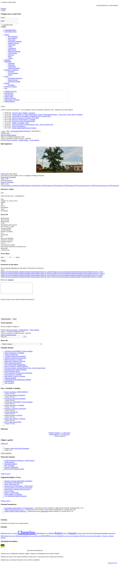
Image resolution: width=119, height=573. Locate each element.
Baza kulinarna (12, 38)
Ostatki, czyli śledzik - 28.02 (20, 123)
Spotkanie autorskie (10, 378)
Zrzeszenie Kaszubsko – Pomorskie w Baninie (101, 536)
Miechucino (5, 536)
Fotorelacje (11, 63)
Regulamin (11, 85)
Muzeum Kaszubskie (14, 51)
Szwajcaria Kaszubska (74, 536)
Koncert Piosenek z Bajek (12, 371)
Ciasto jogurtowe (9, 462)
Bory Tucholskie (9, 465)
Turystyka (83, 536)
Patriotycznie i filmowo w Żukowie (14, 361)
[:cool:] (77, 272)
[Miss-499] (4, 443)
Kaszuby (73, 533)
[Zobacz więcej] (5, 473)
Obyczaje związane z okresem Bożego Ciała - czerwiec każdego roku (32, 124)
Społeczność (12, 45)
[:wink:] (79, 273)
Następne (3, 182)
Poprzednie (12, 177)
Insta (5, 88)
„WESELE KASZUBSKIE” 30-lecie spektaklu (18, 351)
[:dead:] (76, 277)
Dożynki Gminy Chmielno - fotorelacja (23, 113)
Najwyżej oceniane (11, 140)
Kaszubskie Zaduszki (10, 464)
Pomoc (10, 75)
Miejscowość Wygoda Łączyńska (14, 469)
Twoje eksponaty (13, 73)
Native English (12, 53)
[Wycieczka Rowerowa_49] (83, 185)
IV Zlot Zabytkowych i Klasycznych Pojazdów (18, 373)
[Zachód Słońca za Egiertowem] (10, 185)
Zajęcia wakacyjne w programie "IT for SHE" (25, 118)
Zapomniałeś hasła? (10, 30)
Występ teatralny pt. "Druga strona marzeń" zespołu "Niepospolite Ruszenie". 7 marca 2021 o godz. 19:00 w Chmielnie (47, 114)
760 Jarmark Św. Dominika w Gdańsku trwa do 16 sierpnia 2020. (31, 116)
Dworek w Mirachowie (11, 467)
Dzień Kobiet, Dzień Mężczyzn (13, 482)
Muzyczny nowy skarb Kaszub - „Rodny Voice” (18, 486)
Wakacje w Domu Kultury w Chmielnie (24, 119)
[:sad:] (26, 277)
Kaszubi (66, 533)
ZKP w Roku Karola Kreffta (12, 363)
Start (7, 131)
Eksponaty (11, 71)
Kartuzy (59, 533)
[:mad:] (77, 275)
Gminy (10, 46)
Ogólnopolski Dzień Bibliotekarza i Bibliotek (17, 379)
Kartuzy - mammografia (11, 492)
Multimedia (7, 61)
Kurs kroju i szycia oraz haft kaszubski (23, 121)
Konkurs (80, 533)
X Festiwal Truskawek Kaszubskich (15, 356)
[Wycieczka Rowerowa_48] (100, 185)
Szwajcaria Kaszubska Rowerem (20, 131)
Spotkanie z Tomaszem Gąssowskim (15, 358)
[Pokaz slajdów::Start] (3, 174)
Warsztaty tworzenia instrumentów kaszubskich (18, 481)
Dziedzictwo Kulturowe (11, 70)
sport (66, 536)
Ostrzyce (31, 536)
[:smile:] (26, 272)
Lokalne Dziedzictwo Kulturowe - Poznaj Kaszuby (19, 460)
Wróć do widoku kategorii (8, 135)
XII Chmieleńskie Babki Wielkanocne (15, 496)
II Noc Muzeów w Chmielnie (13, 374)
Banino (3, 533)
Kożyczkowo (90, 533)
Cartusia (15, 533)
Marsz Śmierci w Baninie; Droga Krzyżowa (17, 489)
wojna (87, 536)
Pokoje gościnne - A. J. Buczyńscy (59, 434)
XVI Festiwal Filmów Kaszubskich (14, 364)
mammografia (111, 533)
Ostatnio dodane (23, 140)
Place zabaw (12, 40)
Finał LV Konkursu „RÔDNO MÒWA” (16, 366)
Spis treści (11, 55)
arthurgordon (44, 511)
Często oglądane (34, 140)
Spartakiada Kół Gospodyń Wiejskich (15, 369)
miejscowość (12, 536)
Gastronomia (12, 48)
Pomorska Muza (9, 381)
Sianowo (54, 536)
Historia (52, 533)
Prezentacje (11, 65)
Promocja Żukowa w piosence (13, 359)
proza (39, 536)
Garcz (47, 533)
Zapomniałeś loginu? (10, 31)
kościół (84, 533)
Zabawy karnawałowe (18, 126)
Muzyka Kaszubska (14, 68)
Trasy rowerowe (9, 383)
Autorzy (10, 58)
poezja (36, 536)
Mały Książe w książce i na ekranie (14, 376)
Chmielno (27, 532)
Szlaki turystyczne (13, 43)
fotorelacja (40, 533)
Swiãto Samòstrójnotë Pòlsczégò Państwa (24, 128)
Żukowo (3, 537)
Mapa (10, 56)
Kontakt (6, 83)
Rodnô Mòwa (46, 536)
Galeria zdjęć (12, 66)
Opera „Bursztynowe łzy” (12, 484)
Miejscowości (12, 50)
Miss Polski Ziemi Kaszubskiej (20, 448)
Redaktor (3, 8)
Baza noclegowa (13, 36)
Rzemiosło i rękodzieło (15, 41)
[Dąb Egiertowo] (26, 185)
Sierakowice (61, 536)
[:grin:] (27, 273)
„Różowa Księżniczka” (11, 354)
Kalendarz (7, 60)
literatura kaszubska (101, 533)
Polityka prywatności (10, 86)
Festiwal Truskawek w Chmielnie (14, 353)
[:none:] (26, 275)
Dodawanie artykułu (14, 81)
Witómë (6, 35)
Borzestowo (9, 533)
